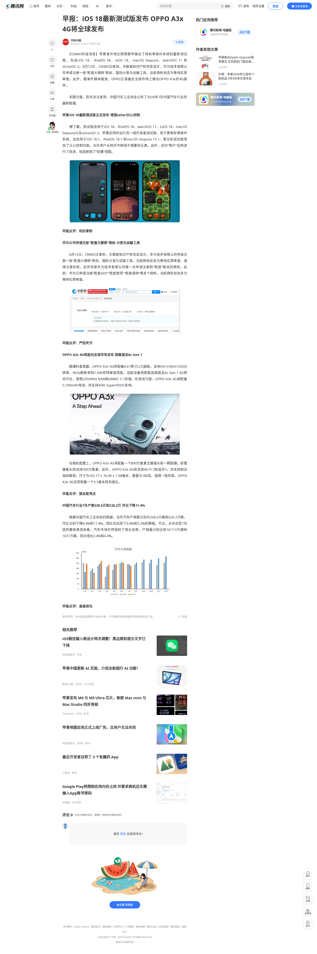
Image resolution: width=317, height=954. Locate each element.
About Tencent (81, 926)
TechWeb (68, 713)
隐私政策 (107, 926)
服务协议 (95, 926)
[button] (245, 32)
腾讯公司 (120, 942)
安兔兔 (66, 802)
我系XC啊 (67, 684)
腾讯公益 (151, 926)
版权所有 (129, 942)
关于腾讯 (67, 926)
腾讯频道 (175, 926)
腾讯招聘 (140, 926)
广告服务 (129, 926)
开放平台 (118, 926)
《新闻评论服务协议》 (112, 815)
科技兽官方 (68, 654)
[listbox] (124, 716)
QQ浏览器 (163, 926)
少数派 (66, 773)
